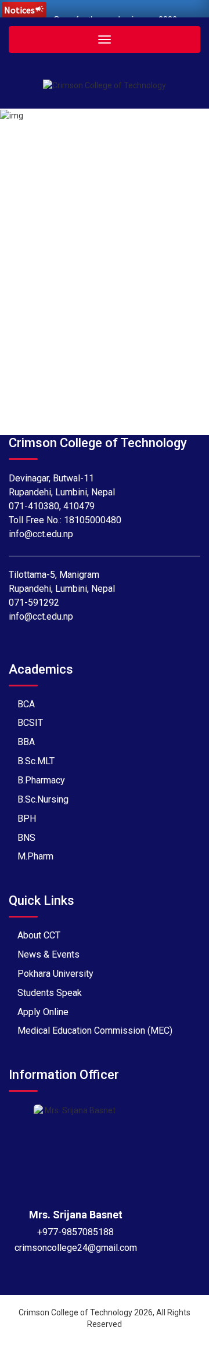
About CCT (38, 935)
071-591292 (34, 602)
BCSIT (30, 722)
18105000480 (92, 520)
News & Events (48, 954)
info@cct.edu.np (41, 533)
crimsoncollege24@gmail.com (76, 1247)
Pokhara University (55, 973)
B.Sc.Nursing (43, 799)
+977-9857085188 (75, 1232)
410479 (79, 506)
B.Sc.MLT (36, 761)
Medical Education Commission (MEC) (94, 1030)
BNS (26, 837)
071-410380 (34, 506)
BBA (26, 741)
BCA (26, 704)
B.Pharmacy (41, 780)
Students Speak (49, 992)
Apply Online (43, 1011)
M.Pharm (35, 856)
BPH (26, 818)
